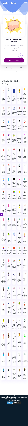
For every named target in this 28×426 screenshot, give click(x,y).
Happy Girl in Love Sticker (3, 112)
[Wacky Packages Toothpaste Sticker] (24, 354)
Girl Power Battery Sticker (9, 140)
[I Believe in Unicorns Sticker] (14, 234)
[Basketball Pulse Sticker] (24, 166)
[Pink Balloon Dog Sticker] (9, 205)
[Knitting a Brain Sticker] (24, 248)
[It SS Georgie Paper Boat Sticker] (9, 150)
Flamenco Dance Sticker (14, 266)
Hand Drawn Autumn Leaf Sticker (3, 156)
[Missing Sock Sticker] (3, 166)
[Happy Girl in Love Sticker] (3, 108)
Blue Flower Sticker (3, 185)
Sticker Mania (9, 3)
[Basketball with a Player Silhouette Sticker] (24, 369)
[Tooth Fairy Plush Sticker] (19, 354)
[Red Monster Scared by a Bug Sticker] (14, 120)
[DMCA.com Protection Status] (14, 404)
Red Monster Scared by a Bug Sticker (14, 126)
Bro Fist (14, 68)
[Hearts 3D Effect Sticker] (24, 274)
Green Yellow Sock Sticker (24, 310)
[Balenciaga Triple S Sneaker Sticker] (3, 205)
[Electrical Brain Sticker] (19, 248)
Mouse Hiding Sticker (19, 127)
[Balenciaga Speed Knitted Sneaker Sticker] (19, 320)
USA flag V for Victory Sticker (3, 265)
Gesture (18, 71)
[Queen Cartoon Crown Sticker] (24, 219)
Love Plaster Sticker (3, 344)
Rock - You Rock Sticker (24, 157)
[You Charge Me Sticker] (9, 192)
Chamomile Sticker (14, 113)
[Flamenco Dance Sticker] (14, 260)
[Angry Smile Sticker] (14, 248)
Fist (21, 68)
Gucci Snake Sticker (3, 311)
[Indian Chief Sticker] (3, 289)
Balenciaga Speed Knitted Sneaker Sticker (19, 325)
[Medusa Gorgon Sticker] (9, 220)
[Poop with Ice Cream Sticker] (14, 320)
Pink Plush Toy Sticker (14, 171)
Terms (14, 400)
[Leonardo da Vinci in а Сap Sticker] (24, 260)
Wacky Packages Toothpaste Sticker (25, 361)
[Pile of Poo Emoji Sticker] (9, 335)
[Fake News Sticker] (24, 192)
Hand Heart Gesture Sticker (3, 99)
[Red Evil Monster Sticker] (14, 220)
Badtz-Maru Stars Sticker (14, 184)
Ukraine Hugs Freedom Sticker (19, 140)
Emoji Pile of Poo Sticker (19, 376)
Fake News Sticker (24, 197)
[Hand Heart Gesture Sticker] (3, 91)
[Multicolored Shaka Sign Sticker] (9, 248)
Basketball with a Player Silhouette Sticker (24, 375)
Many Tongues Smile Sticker (19, 196)
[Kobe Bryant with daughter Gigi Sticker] (19, 233)
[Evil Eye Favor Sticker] (14, 91)
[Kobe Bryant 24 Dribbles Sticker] (19, 335)
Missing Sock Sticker (3, 171)
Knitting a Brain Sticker (25, 252)
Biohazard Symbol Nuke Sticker (3, 325)
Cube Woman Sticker (9, 280)
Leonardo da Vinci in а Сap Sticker (24, 266)
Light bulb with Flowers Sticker (9, 98)
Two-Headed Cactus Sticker (19, 310)
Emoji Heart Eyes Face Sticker (8, 170)
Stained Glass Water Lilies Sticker (25, 184)
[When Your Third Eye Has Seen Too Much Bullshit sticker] (14, 333)
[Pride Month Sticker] (3, 248)
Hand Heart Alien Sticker (24, 344)
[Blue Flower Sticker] (3, 179)
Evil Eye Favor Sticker (14, 99)
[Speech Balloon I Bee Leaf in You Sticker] (14, 369)
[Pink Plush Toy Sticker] (14, 165)
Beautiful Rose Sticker (19, 113)
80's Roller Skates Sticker (3, 361)
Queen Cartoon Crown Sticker (25, 225)
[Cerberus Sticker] (9, 321)
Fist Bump (10, 71)
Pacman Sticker (19, 211)
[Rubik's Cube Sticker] (24, 320)
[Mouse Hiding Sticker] (19, 121)
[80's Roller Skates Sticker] (3, 354)
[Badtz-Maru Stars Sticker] (14, 179)
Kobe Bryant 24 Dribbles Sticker (19, 343)
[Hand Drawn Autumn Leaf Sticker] (3, 150)
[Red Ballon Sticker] (3, 135)
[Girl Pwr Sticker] (9, 234)
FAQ (16, 399)
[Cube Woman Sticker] (9, 274)
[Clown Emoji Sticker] (9, 108)
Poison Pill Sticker (8, 127)
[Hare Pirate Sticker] (24, 108)
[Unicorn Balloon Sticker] (19, 179)
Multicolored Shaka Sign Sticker (8, 252)
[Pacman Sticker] (19, 206)
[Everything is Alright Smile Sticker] (19, 91)
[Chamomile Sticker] (14, 108)
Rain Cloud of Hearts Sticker (14, 294)
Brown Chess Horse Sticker (8, 361)
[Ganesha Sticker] (24, 234)
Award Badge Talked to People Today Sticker (14, 360)
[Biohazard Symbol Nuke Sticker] (3, 320)
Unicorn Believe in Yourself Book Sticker (19, 225)
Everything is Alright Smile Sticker (19, 99)
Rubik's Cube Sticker (25, 326)
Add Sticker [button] (14, 60)
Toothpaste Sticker (3, 127)
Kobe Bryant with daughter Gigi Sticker (19, 239)
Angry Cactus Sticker (14, 141)
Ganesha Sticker (24, 240)
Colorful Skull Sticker (14, 197)
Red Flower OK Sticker (3, 196)
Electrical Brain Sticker (19, 252)
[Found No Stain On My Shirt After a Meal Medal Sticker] (24, 89)
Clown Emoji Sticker (8, 113)
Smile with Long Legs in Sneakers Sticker (3, 279)
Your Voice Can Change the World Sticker (14, 156)
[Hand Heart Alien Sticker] (24, 335)
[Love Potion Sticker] (3, 220)
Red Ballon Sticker (3, 141)
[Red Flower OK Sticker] (3, 192)
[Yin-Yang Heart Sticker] (9, 260)
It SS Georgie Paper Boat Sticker (9, 156)
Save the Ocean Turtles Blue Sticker (9, 294)
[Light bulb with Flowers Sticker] (9, 90)
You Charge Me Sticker (9, 196)
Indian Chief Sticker (3, 295)
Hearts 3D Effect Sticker (24, 280)
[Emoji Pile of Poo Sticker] (19, 370)
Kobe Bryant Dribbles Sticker (24, 294)
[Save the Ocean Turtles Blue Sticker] (9, 288)
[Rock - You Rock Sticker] (24, 150)
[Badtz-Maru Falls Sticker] (19, 150)
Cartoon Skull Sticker (19, 171)
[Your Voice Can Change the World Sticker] (14, 149)
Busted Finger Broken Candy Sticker (9, 310)
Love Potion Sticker (3, 226)
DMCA (18, 400)
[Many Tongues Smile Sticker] (19, 192)
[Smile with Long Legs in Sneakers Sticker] (3, 273)
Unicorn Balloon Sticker (19, 185)
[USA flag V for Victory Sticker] (3, 260)
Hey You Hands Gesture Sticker (25, 210)
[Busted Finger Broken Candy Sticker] (9, 303)
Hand (7, 68)
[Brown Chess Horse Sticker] (9, 354)
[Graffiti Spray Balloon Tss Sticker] (19, 260)
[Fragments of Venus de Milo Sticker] (3, 234)
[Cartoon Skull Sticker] (19, 166)
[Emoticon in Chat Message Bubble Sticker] (14, 205)
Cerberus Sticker (8, 326)
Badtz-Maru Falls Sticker (19, 157)
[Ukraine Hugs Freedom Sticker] (19, 135)
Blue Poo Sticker (3, 376)
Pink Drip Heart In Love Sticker (24, 140)
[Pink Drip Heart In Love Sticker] (24, 135)
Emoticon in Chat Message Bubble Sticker (14, 210)
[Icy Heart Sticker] (9, 179)
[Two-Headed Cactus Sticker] (19, 304)
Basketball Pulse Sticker (24, 171)
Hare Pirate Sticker (24, 113)
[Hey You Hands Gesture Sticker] (24, 205)
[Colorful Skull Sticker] (14, 192)
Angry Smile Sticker (14, 252)
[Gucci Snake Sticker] (3, 304)
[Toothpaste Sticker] (3, 121)
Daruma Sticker (25, 127)
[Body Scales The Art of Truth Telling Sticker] (14, 303)
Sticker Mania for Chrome (8, 397)
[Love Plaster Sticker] (3, 335)
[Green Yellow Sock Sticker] (24, 304)
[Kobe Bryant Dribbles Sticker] (24, 288)
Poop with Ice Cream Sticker (14, 325)
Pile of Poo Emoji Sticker (8, 344)
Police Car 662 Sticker (8, 376)
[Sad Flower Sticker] (19, 274)
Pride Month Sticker (3, 252)
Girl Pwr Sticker (8, 240)
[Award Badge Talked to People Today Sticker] (14, 353)
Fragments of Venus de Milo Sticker (3, 240)
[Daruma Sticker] (24, 121)
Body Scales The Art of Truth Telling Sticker (14, 309)
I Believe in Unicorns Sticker (14, 240)
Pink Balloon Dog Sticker (9, 211)
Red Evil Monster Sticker (14, 226)
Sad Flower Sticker (19, 280)
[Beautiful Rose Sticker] (19, 108)
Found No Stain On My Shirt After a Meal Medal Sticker (24, 97)
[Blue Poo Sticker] (3, 370)
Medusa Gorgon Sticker (9, 226)
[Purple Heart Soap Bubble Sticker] (19, 288)
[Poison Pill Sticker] (9, 121)
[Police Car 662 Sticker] (9, 370)
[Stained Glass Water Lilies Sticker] (24, 179)
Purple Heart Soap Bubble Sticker (19, 294)
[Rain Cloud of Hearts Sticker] (14, 288)
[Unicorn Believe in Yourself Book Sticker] (19, 219)
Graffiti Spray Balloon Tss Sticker (19, 265)
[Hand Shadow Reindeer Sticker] (14, 274)
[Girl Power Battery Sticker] (9, 135)
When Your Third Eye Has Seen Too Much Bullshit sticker (14, 342)
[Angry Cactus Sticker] (14, 135)
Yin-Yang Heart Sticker (8, 266)
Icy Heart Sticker (8, 185)
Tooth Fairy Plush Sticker (19, 361)
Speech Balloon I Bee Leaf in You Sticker (14, 375)
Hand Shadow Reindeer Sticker (14, 280)
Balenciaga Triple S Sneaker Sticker (3, 211)
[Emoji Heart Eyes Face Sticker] (9, 165)
